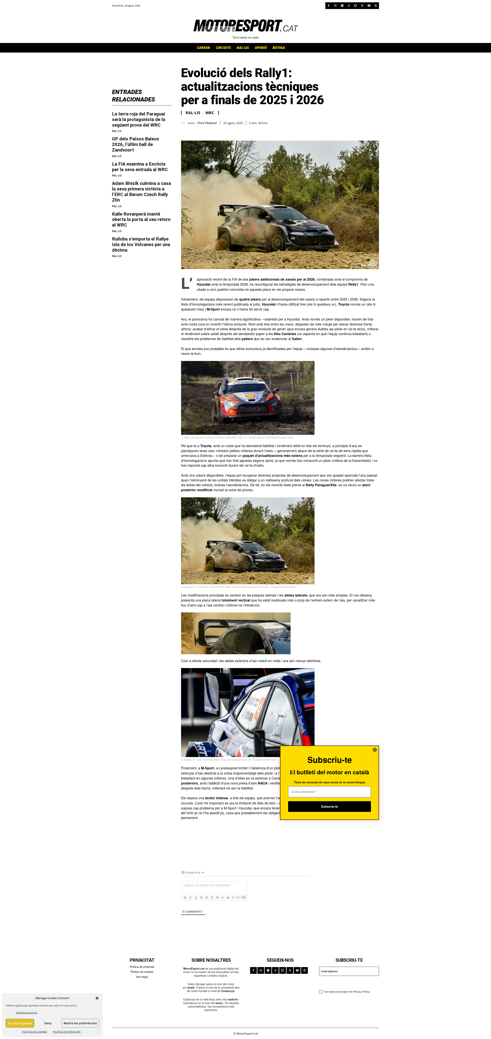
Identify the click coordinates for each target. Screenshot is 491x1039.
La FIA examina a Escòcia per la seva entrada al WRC (140, 166)
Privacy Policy (361, 991)
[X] (362, 5)
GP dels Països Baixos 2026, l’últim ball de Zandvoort (135, 144)
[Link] (228, 897)
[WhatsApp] (194, 131)
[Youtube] (369, 5)
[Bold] (185, 897)
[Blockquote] (217, 897)
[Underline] (196, 897)
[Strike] (201, 897)
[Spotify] (342, 5)
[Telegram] (229, 131)
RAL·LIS (117, 131)
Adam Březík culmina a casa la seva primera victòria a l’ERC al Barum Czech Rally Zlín (141, 192)
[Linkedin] (211, 131)
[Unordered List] (212, 897)
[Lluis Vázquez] (184, 122)
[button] (97, 998)
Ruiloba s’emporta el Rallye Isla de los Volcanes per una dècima (141, 244)
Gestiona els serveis (26, 1012)
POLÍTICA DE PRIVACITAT (67, 1031)
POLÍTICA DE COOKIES (34, 1031)
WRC (209, 113)
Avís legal (142, 977)
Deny (48, 1023)
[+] (238, 897)
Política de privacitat (142, 967)
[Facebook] (328, 5)
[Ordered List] (206, 897)
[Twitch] (355, 5)
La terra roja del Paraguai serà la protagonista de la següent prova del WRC (138, 119)
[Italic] (190, 897)
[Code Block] (222, 897)
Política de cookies (142, 972)
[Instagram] (335, 5)
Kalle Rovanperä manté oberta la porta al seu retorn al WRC (141, 219)
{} (233, 897)
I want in (347, 982)
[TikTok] (348, 5)
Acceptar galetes (20, 1023)
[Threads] (375, 5)
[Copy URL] (220, 131)
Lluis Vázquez (207, 122)
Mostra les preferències (80, 1023)
